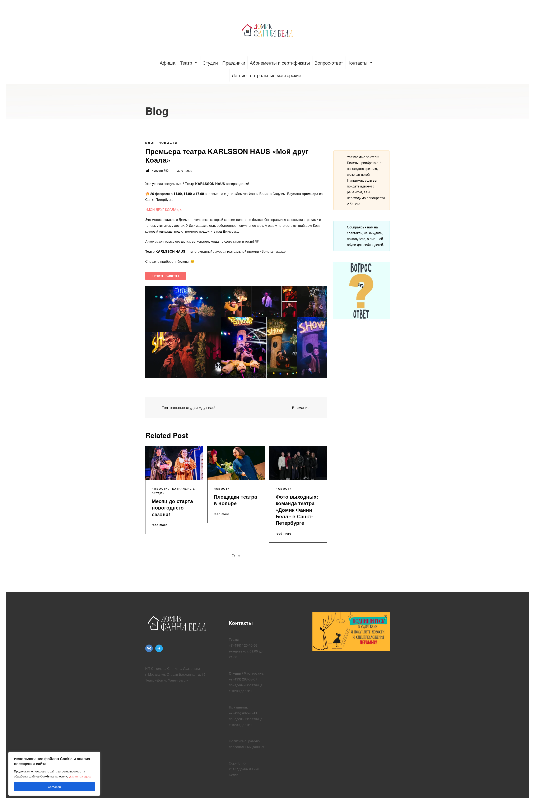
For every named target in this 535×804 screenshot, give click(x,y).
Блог (150, 142)
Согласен (54, 787)
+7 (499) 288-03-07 (243, 679)
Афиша (167, 62)
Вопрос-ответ (329, 62)
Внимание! (302, 407)
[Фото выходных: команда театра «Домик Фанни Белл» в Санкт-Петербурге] (298, 463)
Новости (168, 142)
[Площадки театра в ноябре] (236, 463)
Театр (186, 62)
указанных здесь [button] (80, 776)
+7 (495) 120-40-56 (243, 645)
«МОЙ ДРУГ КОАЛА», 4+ (164, 209)
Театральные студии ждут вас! (188, 407)
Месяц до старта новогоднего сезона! (172, 507)
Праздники (233, 62)
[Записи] (236, 407)
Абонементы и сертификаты (280, 62)
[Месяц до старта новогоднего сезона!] (174, 463)
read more (159, 525)
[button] (183, 309)
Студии (210, 62)
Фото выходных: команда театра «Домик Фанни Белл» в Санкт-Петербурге (297, 509)
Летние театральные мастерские (266, 75)
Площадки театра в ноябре (235, 500)
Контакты (357, 62)
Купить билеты (165, 276)
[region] (54, 774)
